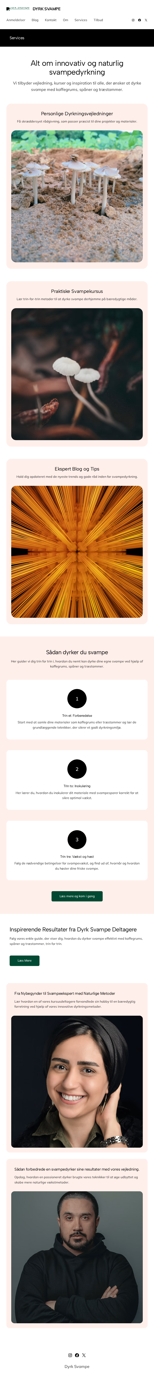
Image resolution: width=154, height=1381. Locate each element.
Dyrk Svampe (47, 8)
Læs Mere (24, 960)
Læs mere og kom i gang (77, 896)
